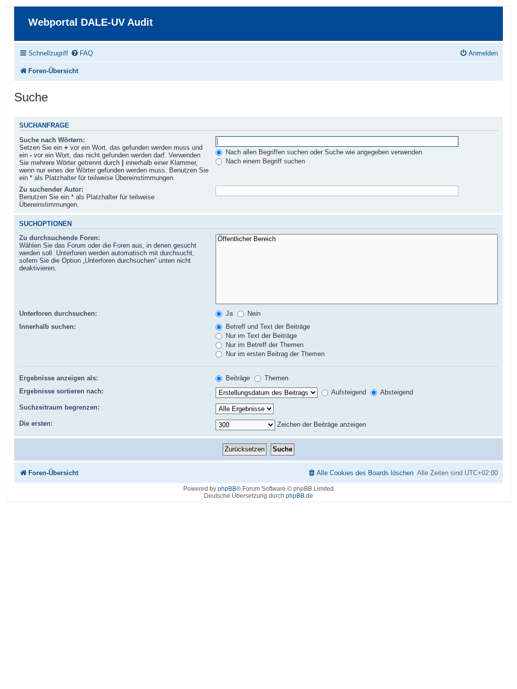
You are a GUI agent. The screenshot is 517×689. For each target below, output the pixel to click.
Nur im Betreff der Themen (263, 345)
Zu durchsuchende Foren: (59, 238)
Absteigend (396, 392)
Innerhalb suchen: (47, 326)
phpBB (227, 488)
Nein (253, 313)
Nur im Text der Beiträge (260, 335)
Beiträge (237, 378)
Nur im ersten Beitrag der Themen (274, 354)
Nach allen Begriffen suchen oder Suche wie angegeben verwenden (323, 152)
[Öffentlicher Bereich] (357, 239)
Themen (275, 378)
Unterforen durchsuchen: (58, 313)
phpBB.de (299, 495)
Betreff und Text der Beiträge (267, 326)
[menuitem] (82, 53)
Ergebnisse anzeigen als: (58, 378)
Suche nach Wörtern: (52, 140)
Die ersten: (36, 423)
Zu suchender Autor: (51, 189)
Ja (228, 313)
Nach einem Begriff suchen (264, 161)
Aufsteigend (348, 392)
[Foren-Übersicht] (22, 15)
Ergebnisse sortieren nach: (61, 391)
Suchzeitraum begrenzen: (59, 407)
